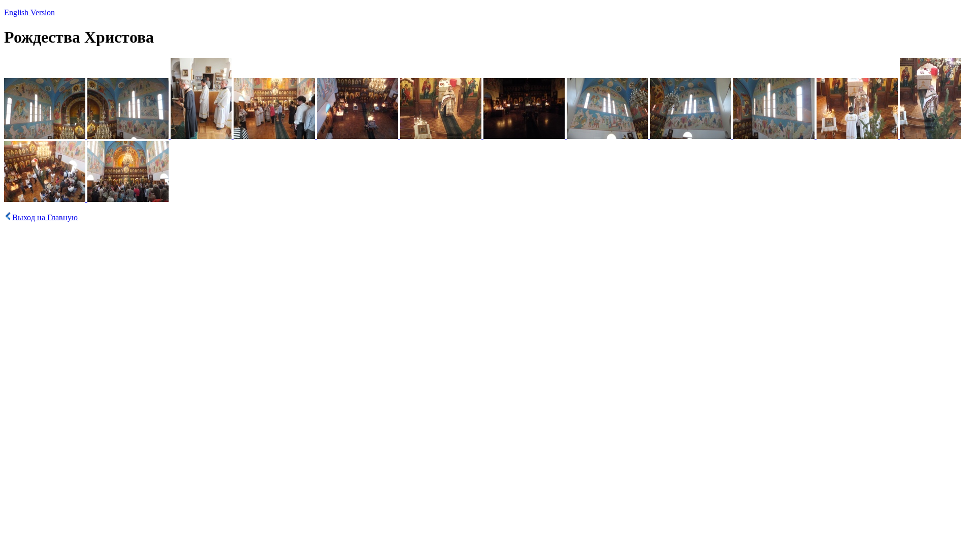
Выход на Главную (45, 217)
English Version (29, 12)
